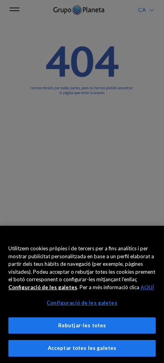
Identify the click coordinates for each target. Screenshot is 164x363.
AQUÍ (147, 287)
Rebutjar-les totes (82, 325)
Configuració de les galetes (82, 303)
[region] (82, 294)
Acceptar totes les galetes (82, 348)
